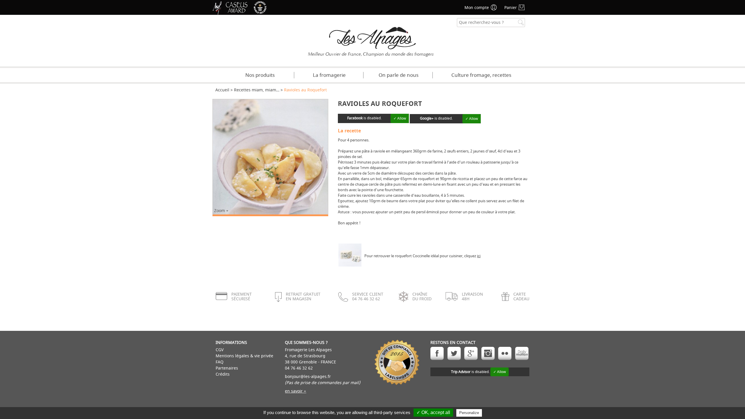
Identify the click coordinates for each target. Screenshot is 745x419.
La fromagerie (329, 75)
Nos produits (260, 75)
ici (478, 256)
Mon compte (476, 8)
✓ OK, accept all (433, 412)
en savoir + (295, 391)
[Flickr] (505, 353)
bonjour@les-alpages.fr (308, 377)
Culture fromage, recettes (481, 75)
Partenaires (227, 368)
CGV (220, 350)
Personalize (469, 413)
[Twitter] (454, 353)
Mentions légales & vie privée (244, 356)
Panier (510, 8)
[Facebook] (437, 353)
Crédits (223, 374)
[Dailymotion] (521, 353)
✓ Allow (399, 118)
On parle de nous (398, 75)
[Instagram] (488, 353)
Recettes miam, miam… (256, 90)
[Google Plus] (471, 353)
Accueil (222, 90)
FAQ (220, 362)
